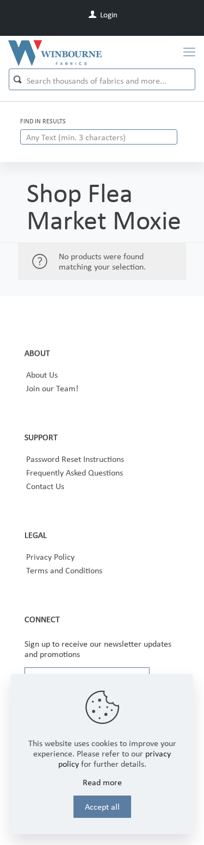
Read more (102, 782)
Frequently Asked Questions (74, 472)
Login (108, 15)
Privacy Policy (50, 557)
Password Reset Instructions (75, 459)
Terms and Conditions (64, 570)
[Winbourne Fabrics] (55, 52)
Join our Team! (52, 388)
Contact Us (45, 486)
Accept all (102, 807)
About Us (42, 375)
